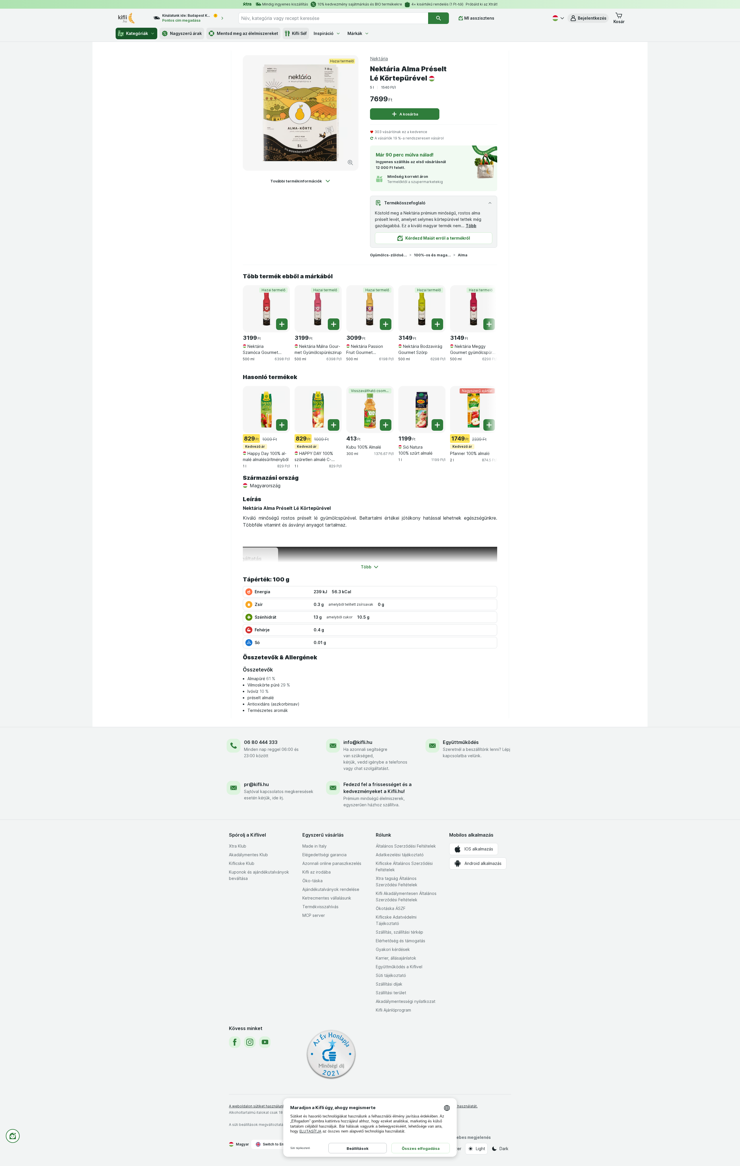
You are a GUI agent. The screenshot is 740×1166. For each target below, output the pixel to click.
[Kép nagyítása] (350, 162)
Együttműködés (461, 742)
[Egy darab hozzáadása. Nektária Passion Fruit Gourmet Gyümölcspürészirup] (385, 324)
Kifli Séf (299, 33)
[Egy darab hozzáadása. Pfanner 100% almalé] (489, 425)
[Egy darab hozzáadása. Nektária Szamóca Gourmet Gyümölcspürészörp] (282, 324)
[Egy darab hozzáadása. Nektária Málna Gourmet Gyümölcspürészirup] (333, 324)
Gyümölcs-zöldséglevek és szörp (388, 255)
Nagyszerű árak (186, 33)
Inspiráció (324, 33)
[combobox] (333, 18)
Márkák (354, 33)
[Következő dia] (486, 308)
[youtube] (265, 1042)
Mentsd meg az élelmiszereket (247, 33)
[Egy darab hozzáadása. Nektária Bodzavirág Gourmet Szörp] (437, 324)
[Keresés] (438, 18)
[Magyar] (557, 18)
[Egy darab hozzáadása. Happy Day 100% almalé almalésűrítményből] (282, 425)
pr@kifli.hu (256, 784)
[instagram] (250, 1042)
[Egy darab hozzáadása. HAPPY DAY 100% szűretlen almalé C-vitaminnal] (333, 425)
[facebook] (234, 1042)
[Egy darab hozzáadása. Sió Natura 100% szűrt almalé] (437, 425)
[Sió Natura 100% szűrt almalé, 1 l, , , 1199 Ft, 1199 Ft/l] (421, 409)
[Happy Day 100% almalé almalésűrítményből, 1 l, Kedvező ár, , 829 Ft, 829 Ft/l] (266, 409)
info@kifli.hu (357, 742)
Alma (462, 255)
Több (471, 225)
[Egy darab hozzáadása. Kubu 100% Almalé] (385, 425)
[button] (588, 18)
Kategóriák (137, 33)
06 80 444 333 (261, 742)
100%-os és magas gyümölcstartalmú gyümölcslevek (432, 255)
